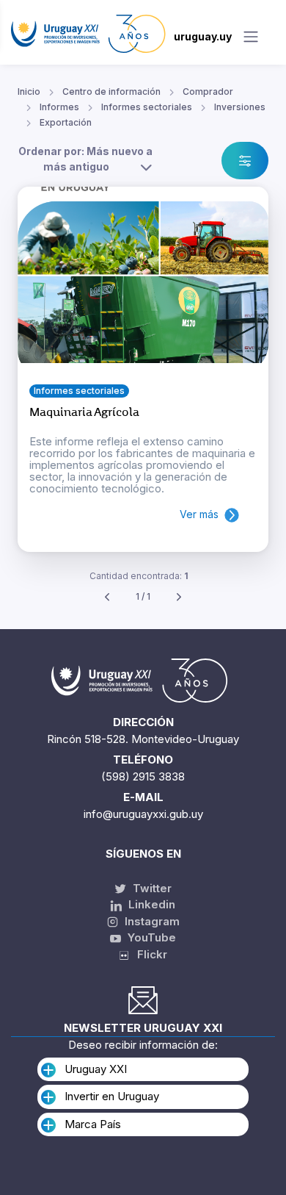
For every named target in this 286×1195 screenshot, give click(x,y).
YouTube (150, 937)
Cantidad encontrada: (138, 575)
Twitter (151, 888)
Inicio (29, 91)
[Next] (179, 597)
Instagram (151, 921)
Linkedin (150, 904)
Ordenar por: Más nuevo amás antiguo (85, 159)
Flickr (147, 954)
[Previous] (107, 597)
